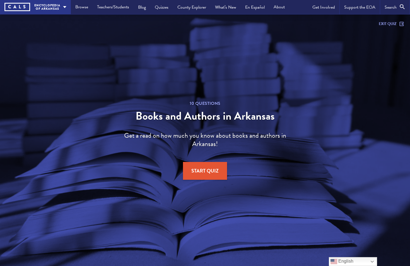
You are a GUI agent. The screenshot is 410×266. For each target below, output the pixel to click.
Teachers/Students (113, 7)
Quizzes (161, 7)
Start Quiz (205, 170)
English (345, 261)
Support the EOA (359, 7)
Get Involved (323, 7)
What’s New (225, 7)
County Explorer (191, 7)
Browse (81, 7)
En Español (255, 7)
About (279, 7)
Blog (142, 7)
